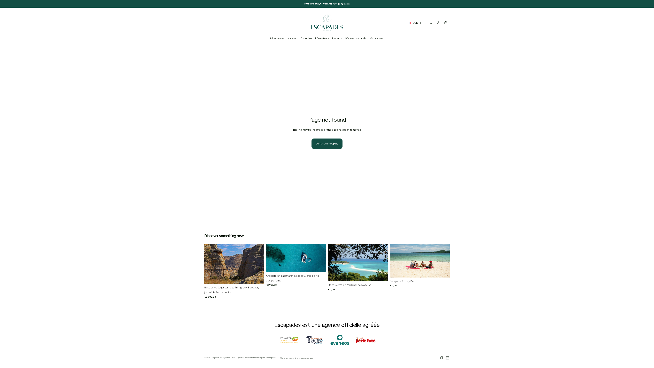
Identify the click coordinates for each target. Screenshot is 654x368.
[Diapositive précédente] (209, 264)
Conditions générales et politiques (296, 358)
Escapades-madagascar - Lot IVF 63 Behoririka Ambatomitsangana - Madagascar (243, 358)
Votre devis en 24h (312, 3)
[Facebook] (442, 358)
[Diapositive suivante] (259, 264)
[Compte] (438, 23)
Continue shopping (327, 143)
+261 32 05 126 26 (341, 3)
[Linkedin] (448, 358)
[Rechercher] (431, 23)
